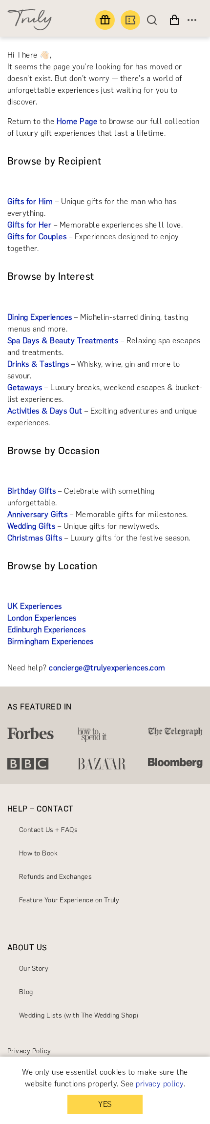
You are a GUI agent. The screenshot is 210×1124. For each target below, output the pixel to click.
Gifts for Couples (36, 236)
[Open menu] (192, 20)
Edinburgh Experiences (46, 629)
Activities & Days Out (44, 411)
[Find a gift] (105, 20)
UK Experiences (34, 606)
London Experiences (42, 618)
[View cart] (174, 20)
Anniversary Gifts (37, 514)
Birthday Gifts (31, 491)
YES (104, 1104)
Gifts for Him (30, 201)
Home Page (77, 121)
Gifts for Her (29, 224)
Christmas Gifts (34, 537)
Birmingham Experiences (50, 641)
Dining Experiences (39, 317)
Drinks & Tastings (38, 364)
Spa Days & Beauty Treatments (62, 340)
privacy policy (160, 1083)
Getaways (24, 387)
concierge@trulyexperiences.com (107, 667)
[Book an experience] (130, 20)
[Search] (154, 20)
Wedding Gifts (31, 526)
